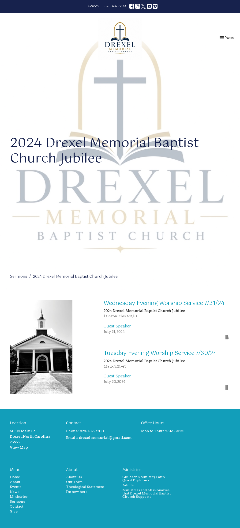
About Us (74, 477)
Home (15, 477)
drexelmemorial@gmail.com (105, 438)
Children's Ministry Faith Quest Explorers (143, 478)
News (14, 492)
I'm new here (76, 492)
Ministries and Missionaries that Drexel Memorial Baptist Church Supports (146, 493)
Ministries (18, 496)
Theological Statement (85, 487)
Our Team (74, 482)
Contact (16, 506)
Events (15, 487)
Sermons (18, 276)
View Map (19, 447)
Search (93, 6)
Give (14, 511)
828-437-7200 (115, 6)
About (15, 482)
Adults (128, 485)
